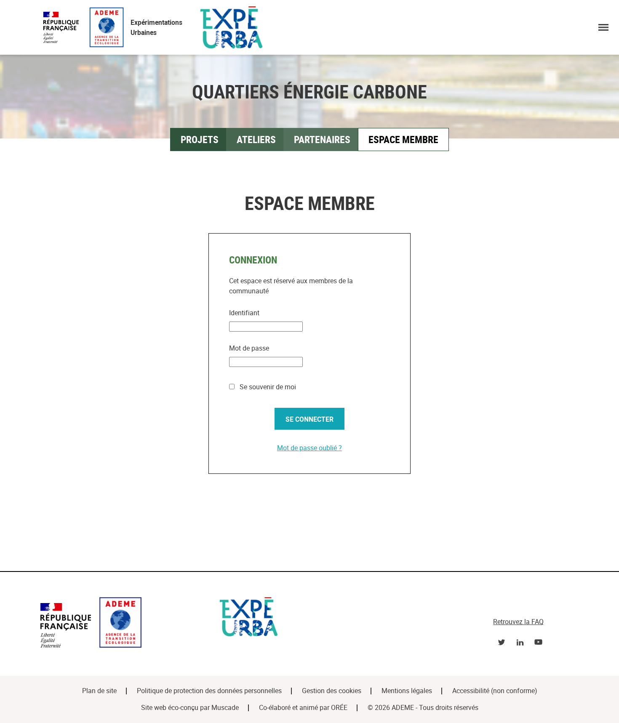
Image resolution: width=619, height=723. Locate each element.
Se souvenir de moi (267, 387)
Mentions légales (407, 691)
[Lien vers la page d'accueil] (125, 624)
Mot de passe (249, 348)
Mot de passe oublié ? (309, 448)
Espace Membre (403, 139)
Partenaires (322, 139)
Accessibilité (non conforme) (494, 691)
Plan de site (99, 691)
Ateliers (256, 139)
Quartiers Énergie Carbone (309, 91)
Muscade (225, 708)
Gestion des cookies (331, 691)
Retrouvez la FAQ (518, 622)
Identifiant (244, 313)
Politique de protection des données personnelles (209, 691)
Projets (200, 139)
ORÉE (339, 708)
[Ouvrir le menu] (603, 27)
